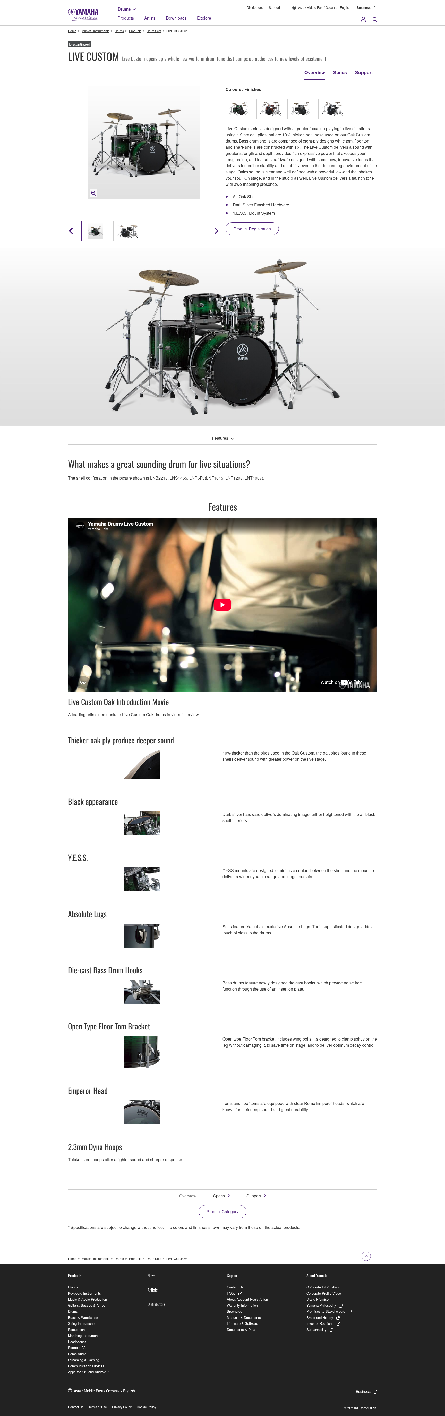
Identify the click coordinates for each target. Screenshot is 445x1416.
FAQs (231, 1293)
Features (220, 438)
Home (72, 31)
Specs (340, 72)
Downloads (176, 18)
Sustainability (316, 1329)
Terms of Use (98, 1407)
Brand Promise (317, 1299)
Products (126, 18)
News (151, 1275)
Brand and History (319, 1317)
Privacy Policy (122, 1407)
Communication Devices (86, 1365)
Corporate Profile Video (323, 1293)
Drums (124, 9)
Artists (150, 18)
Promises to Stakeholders (325, 1311)
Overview (314, 72)
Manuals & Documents (244, 1317)
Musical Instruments (95, 31)
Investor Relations (319, 1323)
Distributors (255, 7)
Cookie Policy (146, 1407)
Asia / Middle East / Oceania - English (324, 7)
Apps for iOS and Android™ (88, 1371)
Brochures (234, 1311)
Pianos (73, 1287)
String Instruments (82, 1323)
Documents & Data (241, 1329)
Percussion (76, 1329)
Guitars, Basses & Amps (86, 1305)
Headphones (77, 1341)
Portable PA (77, 1347)
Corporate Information (322, 1287)
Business (364, 7)
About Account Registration (247, 1299)
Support (274, 7)
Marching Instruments (84, 1335)
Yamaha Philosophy (321, 1305)
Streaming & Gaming (83, 1359)
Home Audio (77, 1353)
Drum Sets (154, 31)
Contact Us (235, 1287)
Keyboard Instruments (84, 1293)
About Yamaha (317, 1275)
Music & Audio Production (87, 1299)
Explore (204, 18)
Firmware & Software (242, 1323)
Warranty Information (242, 1305)
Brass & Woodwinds (83, 1317)
